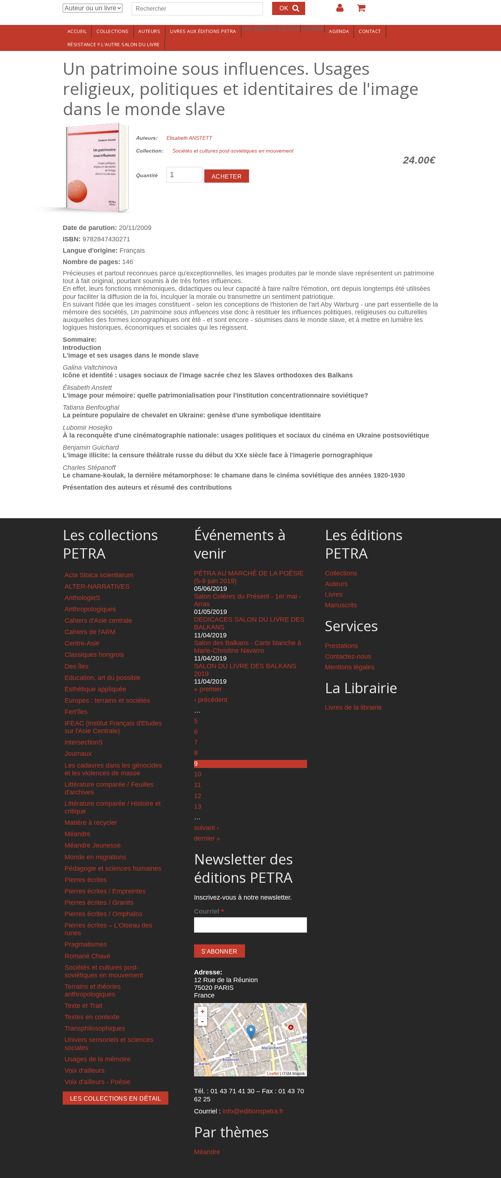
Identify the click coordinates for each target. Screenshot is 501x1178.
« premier (208, 689)
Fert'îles (76, 712)
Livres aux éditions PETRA (203, 31)
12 (197, 796)
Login (336, 10)
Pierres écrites (86, 880)
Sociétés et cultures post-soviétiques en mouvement (232, 151)
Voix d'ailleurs (85, 1070)
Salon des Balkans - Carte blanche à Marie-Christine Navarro (247, 646)
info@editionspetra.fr (253, 1111)
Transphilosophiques (95, 1028)
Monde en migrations (95, 857)
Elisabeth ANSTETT (189, 138)
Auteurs (149, 31)
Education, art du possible (102, 677)
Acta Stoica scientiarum (99, 575)
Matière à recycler (91, 822)
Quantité (147, 175)
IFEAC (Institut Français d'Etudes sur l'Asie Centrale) (113, 727)
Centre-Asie (82, 643)
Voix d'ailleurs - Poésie (98, 1082)
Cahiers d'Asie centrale (98, 620)
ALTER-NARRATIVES (97, 586)
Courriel (209, 911)
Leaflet (273, 1073)
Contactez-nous (348, 656)
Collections (112, 31)
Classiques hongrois (94, 654)
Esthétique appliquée (95, 689)
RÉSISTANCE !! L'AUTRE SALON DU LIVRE (113, 44)
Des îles (76, 666)
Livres (334, 594)
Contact (370, 31)
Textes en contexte (92, 1017)
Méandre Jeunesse (93, 845)
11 (197, 785)
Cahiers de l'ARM (90, 632)
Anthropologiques (90, 609)
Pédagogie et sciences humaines (113, 868)
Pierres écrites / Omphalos (103, 914)
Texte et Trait (83, 1005)
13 (197, 806)
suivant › (206, 827)
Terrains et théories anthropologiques (93, 990)
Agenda (339, 31)
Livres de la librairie (353, 707)
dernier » (207, 838)
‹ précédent (210, 699)
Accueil (77, 31)
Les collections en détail (115, 1098)
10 (197, 774)
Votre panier (358, 10)
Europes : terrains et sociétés (107, 700)
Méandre (78, 834)
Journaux (78, 753)
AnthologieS (82, 597)
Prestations (341, 646)
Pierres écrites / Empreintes (105, 891)
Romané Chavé (87, 956)
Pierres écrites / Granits (99, 902)
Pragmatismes (86, 944)
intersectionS (84, 742)
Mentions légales (349, 667)
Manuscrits (341, 605)
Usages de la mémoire (98, 1059)
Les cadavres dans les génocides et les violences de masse (113, 769)
